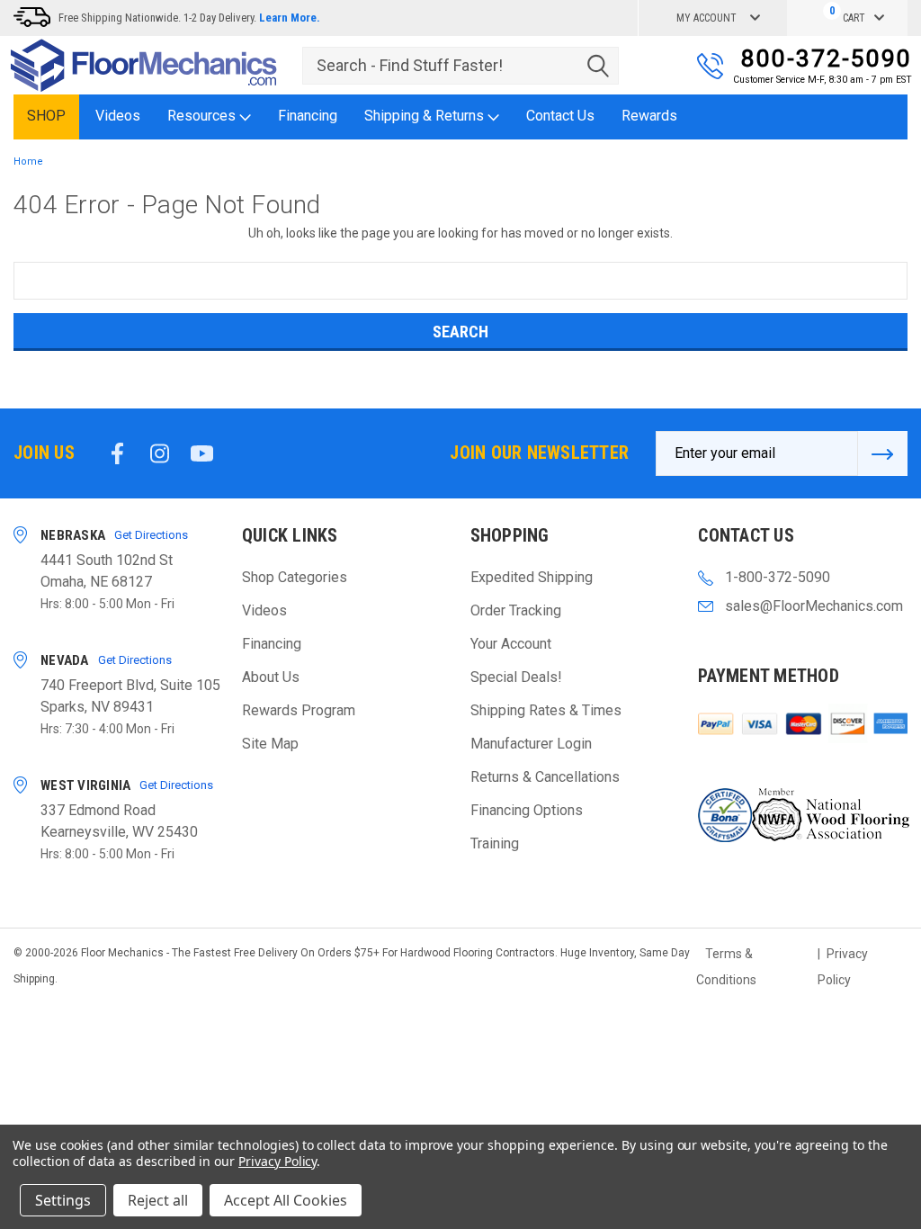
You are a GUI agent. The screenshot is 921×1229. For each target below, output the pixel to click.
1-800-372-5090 (777, 577)
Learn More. (289, 17)
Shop (46, 115)
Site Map (270, 743)
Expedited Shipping (531, 577)
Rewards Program (298, 710)
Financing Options (526, 810)
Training (494, 843)
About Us (271, 677)
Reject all (158, 1200)
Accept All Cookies (285, 1200)
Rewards (649, 115)
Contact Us (560, 115)
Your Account (510, 643)
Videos (117, 115)
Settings (63, 1200)
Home (28, 161)
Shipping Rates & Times (545, 710)
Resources (203, 115)
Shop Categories (294, 577)
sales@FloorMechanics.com (814, 605)
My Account (706, 18)
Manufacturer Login (531, 743)
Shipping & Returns (425, 115)
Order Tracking (515, 610)
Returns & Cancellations (545, 776)
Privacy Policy (277, 1161)
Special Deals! (516, 677)
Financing (307, 115)
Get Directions (151, 535)
